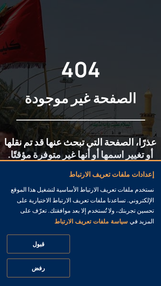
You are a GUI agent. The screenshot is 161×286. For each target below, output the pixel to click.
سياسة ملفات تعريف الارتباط (91, 221)
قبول (39, 244)
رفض (38, 268)
